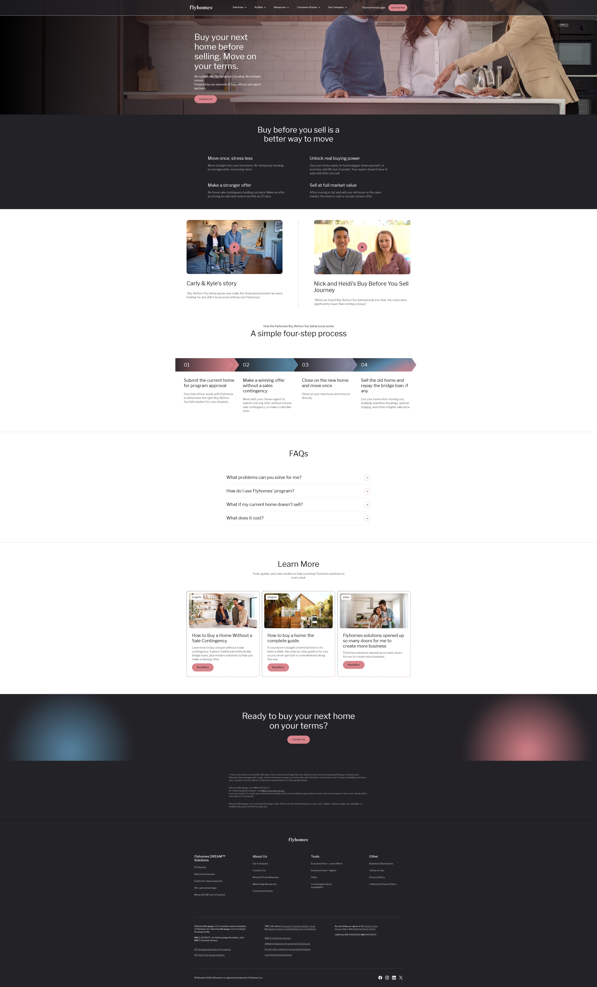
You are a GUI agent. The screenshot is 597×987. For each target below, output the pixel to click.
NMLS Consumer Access (273, 790)
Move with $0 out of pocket (209, 894)
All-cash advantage (205, 887)
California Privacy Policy (382, 884)
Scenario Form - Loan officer (327, 863)
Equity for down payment (208, 881)
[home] (201, 7)
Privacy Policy (377, 877)
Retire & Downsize (204, 874)
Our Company (260, 863)
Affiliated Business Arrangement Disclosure (287, 943)
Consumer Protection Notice (295, 926)
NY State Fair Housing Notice (209, 955)
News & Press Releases (266, 877)
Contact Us (205, 99)
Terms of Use (376, 870)
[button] (239, 7)
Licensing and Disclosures (278, 955)
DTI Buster (200, 867)
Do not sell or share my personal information (287, 949)
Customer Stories (263, 891)
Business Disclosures (381, 863)
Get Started (398, 7)
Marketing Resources (265, 884)
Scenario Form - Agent (323, 870)
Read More (203, 667)
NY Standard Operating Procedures (212, 949)
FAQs (314, 877)
